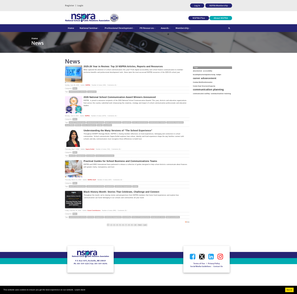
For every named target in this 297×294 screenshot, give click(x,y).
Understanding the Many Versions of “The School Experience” (118, 130)
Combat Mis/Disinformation (202, 82)
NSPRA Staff (92, 179)
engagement (92, 91)
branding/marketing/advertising (204, 74)
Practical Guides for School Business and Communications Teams (120, 161)
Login (80, 5)
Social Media (70, 125)
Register (69, 5)
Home (34, 38)
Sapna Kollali (90, 149)
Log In (197, 5)
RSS (188, 222)
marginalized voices (158, 217)
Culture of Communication (105, 155)
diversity (72, 155)
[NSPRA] (92, 17)
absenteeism (197, 71)
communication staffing (201, 93)
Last (145, 225)
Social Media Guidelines (200, 266)
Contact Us (218, 266)
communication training (157, 122)
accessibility (207, 71)
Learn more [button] (80, 290)
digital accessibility (172, 217)
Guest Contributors (93, 210)
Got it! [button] (289, 290)
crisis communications (140, 122)
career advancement (204, 78)
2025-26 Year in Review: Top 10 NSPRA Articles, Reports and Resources (123, 66)
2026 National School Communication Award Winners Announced (120, 97)
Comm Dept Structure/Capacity (204, 86)
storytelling (107, 125)
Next (139, 225)
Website (78, 125)
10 (135, 225)
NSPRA (88, 85)
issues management (89, 125)
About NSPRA (221, 18)
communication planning (77, 91)
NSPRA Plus (199, 18)
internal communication (77, 122)
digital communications (113, 122)
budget (99, 125)
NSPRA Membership (219, 5)
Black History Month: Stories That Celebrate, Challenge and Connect (121, 192)
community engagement (175, 122)
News (75, 88)
